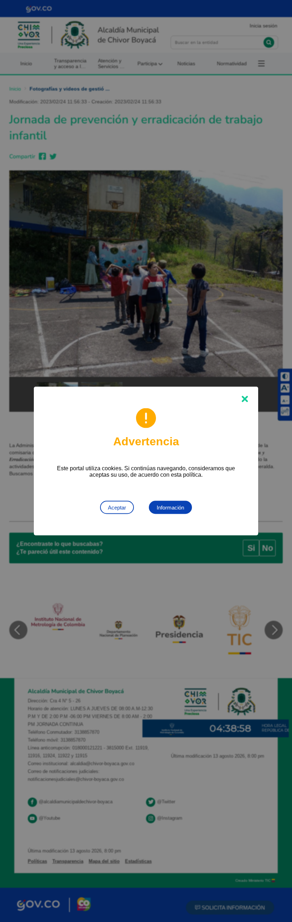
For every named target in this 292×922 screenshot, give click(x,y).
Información (170, 507)
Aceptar (117, 507)
